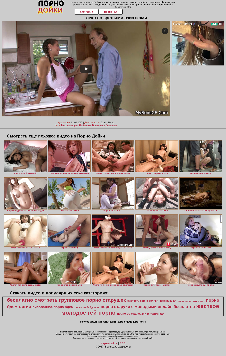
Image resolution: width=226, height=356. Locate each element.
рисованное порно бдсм (52, 307)
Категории (86, 11)
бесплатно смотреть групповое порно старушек (66, 300)
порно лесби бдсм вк (87, 307)
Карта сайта (109, 343)
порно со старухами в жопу (191, 301)
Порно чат (110, 11)
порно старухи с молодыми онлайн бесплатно (148, 306)
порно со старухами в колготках (140, 313)
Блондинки (98, 125)
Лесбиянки (85, 125)
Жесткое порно (69, 125)
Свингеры (111, 125)
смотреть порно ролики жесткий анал (151, 300)
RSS (123, 343)
